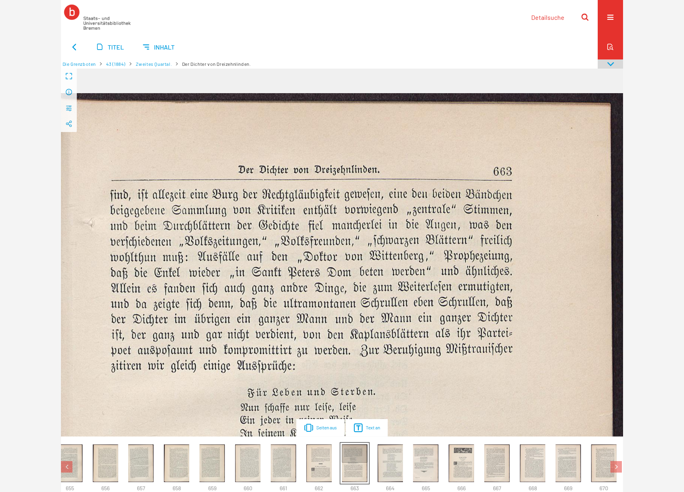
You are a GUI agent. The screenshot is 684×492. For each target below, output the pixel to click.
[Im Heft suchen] (610, 46)
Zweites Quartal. (154, 64)
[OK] (585, 17)
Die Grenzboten (79, 64)
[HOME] (97, 17)
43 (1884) (115, 64)
